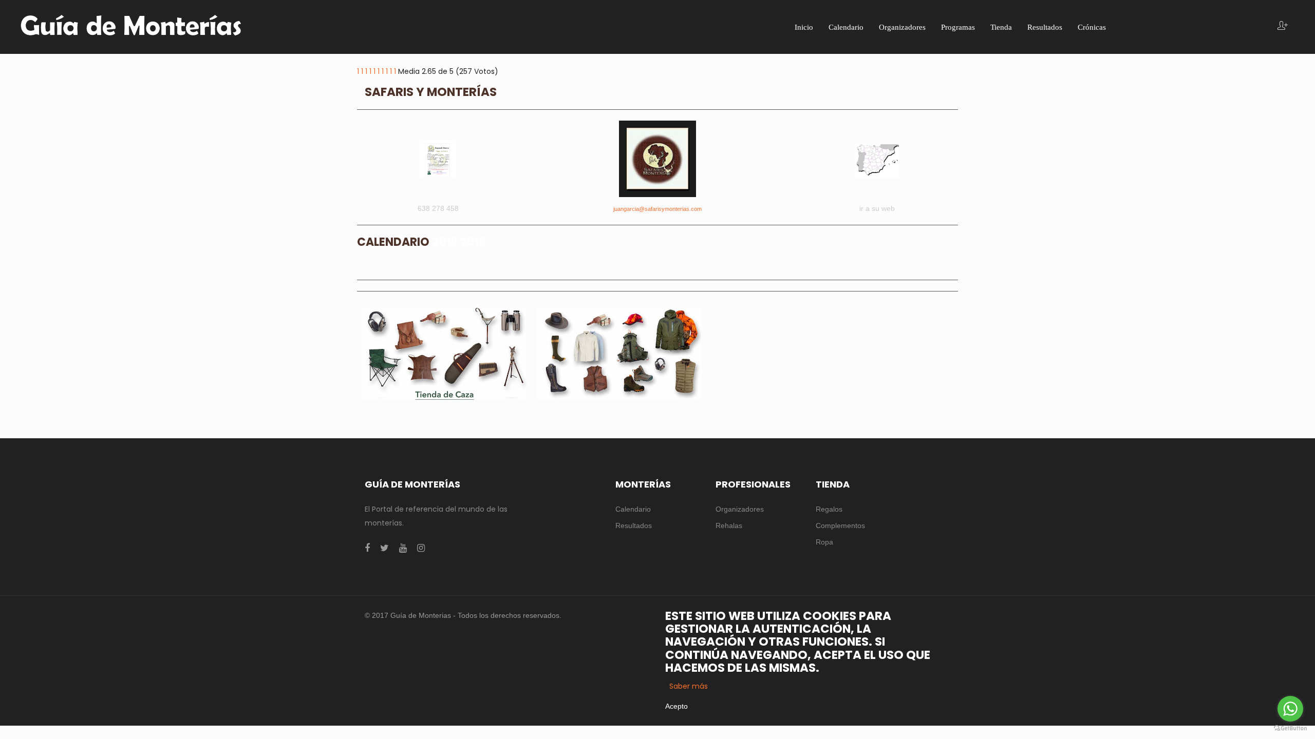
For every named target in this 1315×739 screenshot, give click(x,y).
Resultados (633, 525)
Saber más (688, 686)
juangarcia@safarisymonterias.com (657, 209)
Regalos (829, 509)
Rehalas (729, 525)
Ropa (824, 542)
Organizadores (740, 509)
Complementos (840, 525)
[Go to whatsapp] (1290, 709)
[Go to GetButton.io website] (1290, 728)
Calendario (633, 509)
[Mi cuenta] (1283, 26)
